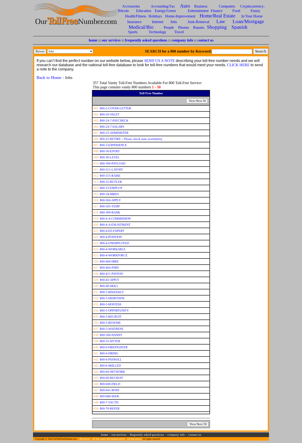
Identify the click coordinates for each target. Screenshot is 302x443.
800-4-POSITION (111, 237)
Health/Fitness (135, 16)
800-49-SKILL (109, 286)
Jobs (173, 22)
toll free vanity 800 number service (108, 439)
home (93, 40)
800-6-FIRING (109, 353)
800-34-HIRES (109, 194)
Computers (227, 6)
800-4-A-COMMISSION (115, 218)
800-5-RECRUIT (111, 316)
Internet (157, 22)
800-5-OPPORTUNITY (114, 310)
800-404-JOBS (109, 267)
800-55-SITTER (110, 341)
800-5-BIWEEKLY (112, 292)
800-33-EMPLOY (111, 188)
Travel (179, 32)
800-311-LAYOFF (111, 169)
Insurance (134, 22)
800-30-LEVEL (110, 157)
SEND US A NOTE (159, 61)
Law (220, 21)
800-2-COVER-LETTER (115, 108)
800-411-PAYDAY (111, 273)
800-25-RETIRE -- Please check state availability (131, 139)
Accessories (131, 6)
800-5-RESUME (110, 322)
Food (236, 11)
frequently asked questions (146, 40)
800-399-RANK (110, 212)
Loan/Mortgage (248, 21)
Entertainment (198, 11)
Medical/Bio (141, 27)
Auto (185, 5)
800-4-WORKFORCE (113, 255)
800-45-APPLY (109, 280)
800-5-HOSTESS (110, 304)
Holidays (155, 16)
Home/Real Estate (217, 15)
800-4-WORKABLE (113, 249)
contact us (205, 40)
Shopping (217, 27)
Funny (255, 11)
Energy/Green (165, 11)
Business (200, 6)
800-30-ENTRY (110, 151)
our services (111, 40)
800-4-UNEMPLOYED (114, 243)
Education (143, 11)
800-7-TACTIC (109, 402)
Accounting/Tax (163, 6)
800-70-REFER (110, 408)
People (169, 27)
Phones (183, 27)
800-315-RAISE (110, 175)
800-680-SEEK (109, 396)
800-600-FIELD (110, 384)
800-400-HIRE (109, 261)
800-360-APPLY (110, 200)
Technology (157, 32)
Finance (216, 11)
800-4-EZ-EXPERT (112, 231)
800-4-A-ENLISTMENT (115, 224)
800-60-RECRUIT (111, 378)
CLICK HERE (238, 65)
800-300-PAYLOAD (112, 163)
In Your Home (252, 16)
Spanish (239, 27)
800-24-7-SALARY (112, 126)
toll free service (134, 439)
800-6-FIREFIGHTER (114, 347)
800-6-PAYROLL (111, 359)
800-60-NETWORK (112, 371)
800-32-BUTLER (111, 182)
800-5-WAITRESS (111, 329)
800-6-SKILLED (110, 365)
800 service (85, 439)
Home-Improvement (180, 16)
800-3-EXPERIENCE (113, 145)
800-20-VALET (109, 114)
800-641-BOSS (109, 390)
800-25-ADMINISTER (114, 133)
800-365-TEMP (110, 206)
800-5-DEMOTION (112, 298)
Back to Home (49, 77)
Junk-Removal (198, 22)
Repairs (198, 27)
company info (182, 40)
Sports (133, 32)
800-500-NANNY (111, 335)
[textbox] (232, 51)
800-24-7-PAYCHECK (114, 120)
